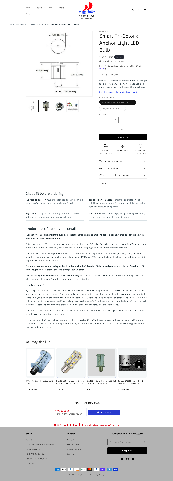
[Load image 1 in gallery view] (32, 106)
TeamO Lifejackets (33, 449)
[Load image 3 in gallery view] (59, 106)
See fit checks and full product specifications (119, 92)
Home (11, 24)
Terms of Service (74, 449)
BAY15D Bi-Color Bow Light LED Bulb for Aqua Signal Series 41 (101, 382)
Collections (31, 440)
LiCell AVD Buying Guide (36, 454)
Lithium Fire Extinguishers (37, 458)
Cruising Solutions (81, 475)
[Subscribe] (144, 442)
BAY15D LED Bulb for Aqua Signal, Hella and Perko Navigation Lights (70, 382)
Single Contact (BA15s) (114, 109)
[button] (29, 8)
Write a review (104, 412)
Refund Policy (73, 444)
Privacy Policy (72, 440)
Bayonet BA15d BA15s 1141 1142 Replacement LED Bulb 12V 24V (130, 382)
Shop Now (127, 450)
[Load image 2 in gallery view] (46, 106)
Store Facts (31, 463)
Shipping (102, 61)
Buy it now (123, 137)
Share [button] (104, 183)
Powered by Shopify (97, 475)
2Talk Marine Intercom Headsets (40, 444)
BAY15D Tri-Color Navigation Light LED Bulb (39, 382)
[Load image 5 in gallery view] (72, 106)
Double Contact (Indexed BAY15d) (119, 103)
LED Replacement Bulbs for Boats (29, 24)
